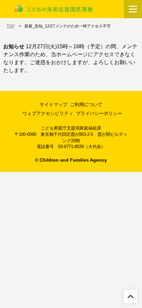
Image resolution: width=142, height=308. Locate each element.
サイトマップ (53, 104)
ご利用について (86, 104)
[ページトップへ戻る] (130, 296)
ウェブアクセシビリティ (47, 113)
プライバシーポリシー (99, 113)
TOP (11, 26)
